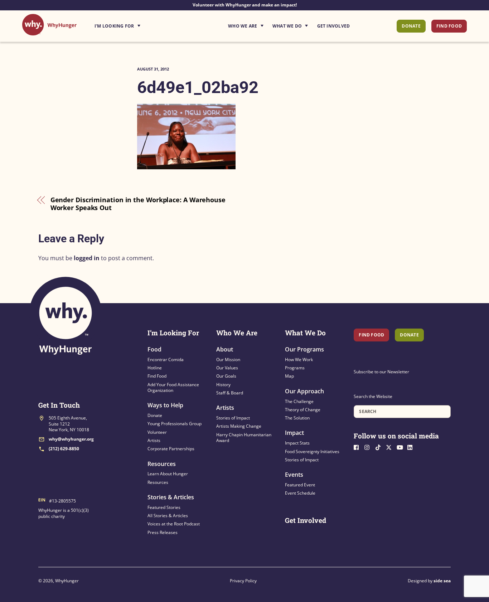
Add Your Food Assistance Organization (173, 387)
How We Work (299, 359)
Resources (161, 464)
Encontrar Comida (165, 359)
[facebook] (358, 446)
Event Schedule (300, 493)
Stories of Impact (233, 418)
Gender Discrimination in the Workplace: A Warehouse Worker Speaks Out (138, 204)
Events (294, 475)
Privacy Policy (243, 581)
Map (289, 376)
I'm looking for (137, 24)
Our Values (227, 368)
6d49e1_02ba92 (197, 87)
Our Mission (228, 359)
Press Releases (162, 532)
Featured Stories (163, 507)
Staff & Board (229, 393)
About (224, 349)
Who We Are (242, 26)
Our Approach (304, 391)
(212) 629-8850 (64, 449)
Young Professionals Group (174, 424)
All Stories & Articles (167, 516)
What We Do (287, 26)
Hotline (154, 368)
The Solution (297, 418)
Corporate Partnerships (170, 449)
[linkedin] (412, 446)
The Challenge (299, 401)
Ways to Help (165, 405)
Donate (411, 26)
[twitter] (390, 446)
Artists (153, 440)
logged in (87, 258)
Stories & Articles (170, 497)
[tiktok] (379, 446)
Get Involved (333, 26)
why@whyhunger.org (71, 439)
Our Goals (226, 376)
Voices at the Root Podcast (173, 524)
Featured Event (300, 485)
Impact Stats (297, 443)
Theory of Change (302, 410)
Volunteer (157, 432)
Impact (294, 433)
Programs (295, 368)
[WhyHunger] (49, 31)
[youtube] (401, 446)
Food (154, 349)
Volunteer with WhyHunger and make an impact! (245, 5)
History (223, 385)
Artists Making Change (238, 426)
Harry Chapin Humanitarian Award (243, 437)
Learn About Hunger (167, 474)
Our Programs (304, 349)
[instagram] (369, 446)
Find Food (449, 26)
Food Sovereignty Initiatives (312, 451)
